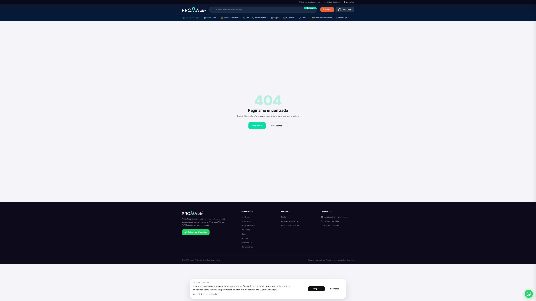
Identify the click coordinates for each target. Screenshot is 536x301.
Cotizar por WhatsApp (197, 232)
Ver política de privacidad (205, 294)
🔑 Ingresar (327, 9)
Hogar (274, 17)
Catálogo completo (289, 221)
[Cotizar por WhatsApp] (529, 294)
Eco (246, 17)
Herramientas (259, 17)
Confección (210, 17)
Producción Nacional (322, 17)
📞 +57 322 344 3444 (330, 221)
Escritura (245, 217)
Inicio (283, 217)
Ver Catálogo (277, 125)
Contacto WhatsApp (290, 225)
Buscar (310, 8)
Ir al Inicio (257, 125)
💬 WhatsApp (349, 2)
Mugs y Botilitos (248, 225)
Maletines (288, 17)
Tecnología (341, 17)
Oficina (303, 17)
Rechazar (334, 288)
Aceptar (316, 288)
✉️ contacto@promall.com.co (334, 217)
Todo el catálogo (192, 18)
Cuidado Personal (229, 17)
